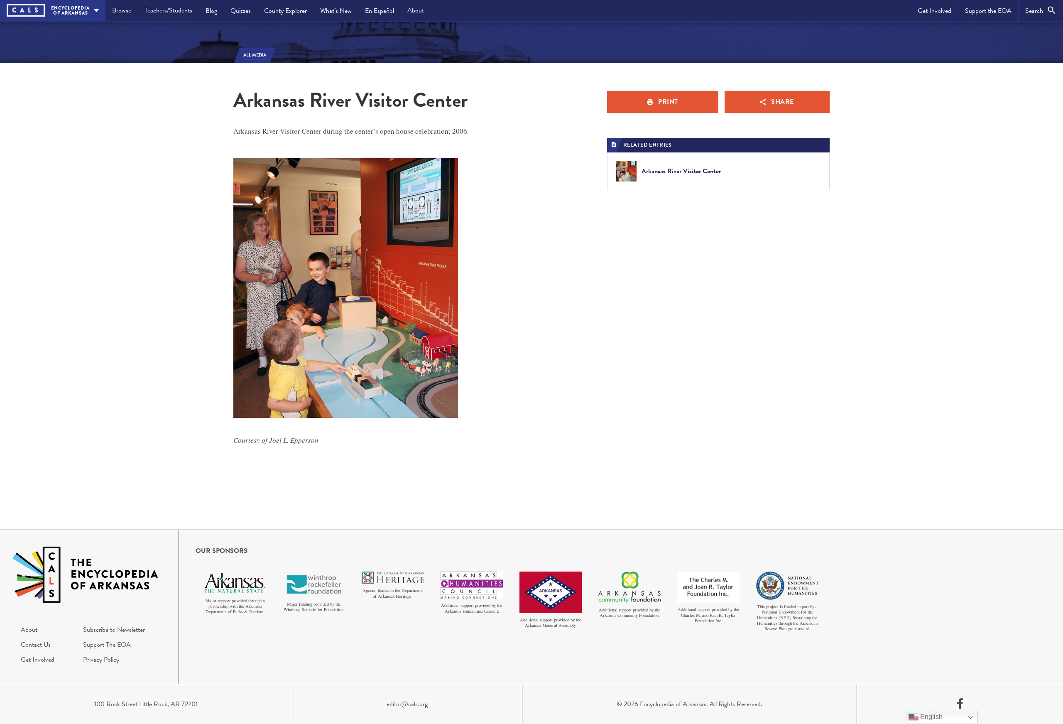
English (930, 716)
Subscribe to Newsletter (114, 630)
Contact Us (36, 645)
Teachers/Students (168, 10)
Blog (211, 11)
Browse (121, 10)
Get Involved (934, 11)
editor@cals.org (407, 704)
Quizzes (240, 11)
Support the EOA (988, 11)
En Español (379, 11)
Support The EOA (107, 645)
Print (668, 102)
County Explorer (285, 11)
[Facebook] (960, 704)
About (415, 10)
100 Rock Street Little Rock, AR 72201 (146, 704)
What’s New (336, 11)
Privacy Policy (101, 660)
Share (782, 102)
